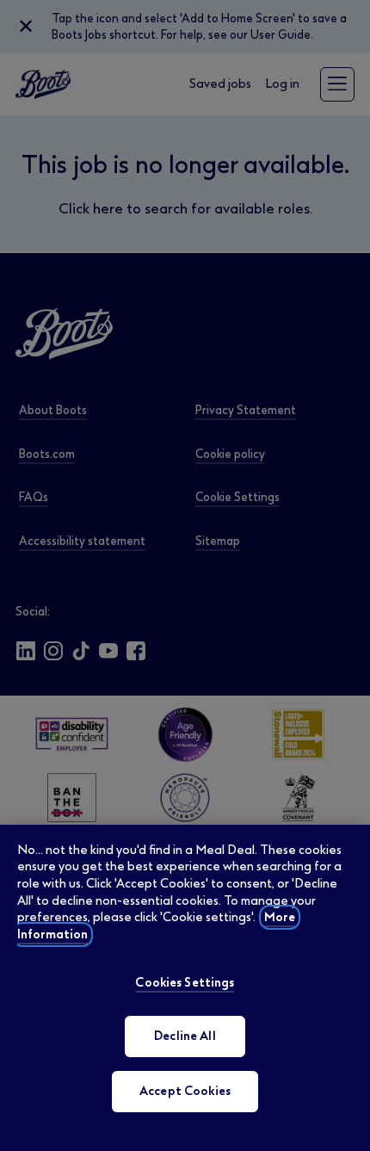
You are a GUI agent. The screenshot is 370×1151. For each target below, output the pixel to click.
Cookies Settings (184, 982)
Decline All (185, 1036)
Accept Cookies (185, 1091)
